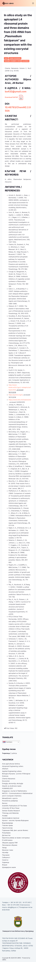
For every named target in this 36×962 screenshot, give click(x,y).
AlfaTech (5, 769)
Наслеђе (5, 852)
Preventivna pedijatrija (10, 801)
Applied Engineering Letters (12, 771)
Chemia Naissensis (15, 58)
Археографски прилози (10, 818)
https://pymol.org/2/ (16, 395)
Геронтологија (7, 828)
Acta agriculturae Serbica (11, 764)
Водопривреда (7, 823)
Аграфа (4, 815)
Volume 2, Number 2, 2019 (12, 61)
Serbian (9, 742)
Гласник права (7, 825)
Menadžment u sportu (10, 798)
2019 (6, 58)
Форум (4, 865)
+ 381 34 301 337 (15, 902)
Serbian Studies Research (11, 811)
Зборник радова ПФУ (10, 843)
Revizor (4, 803)
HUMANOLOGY (7, 788)
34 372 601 (27, 902)
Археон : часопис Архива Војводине (15, 820)
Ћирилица (6, 753)
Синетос (5, 860)
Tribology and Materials (10, 813)
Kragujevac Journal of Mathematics (14, 791)
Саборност (6, 857)
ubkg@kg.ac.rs (12, 907)
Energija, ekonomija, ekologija (12, 783)
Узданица (5, 862)
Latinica (14, 753)
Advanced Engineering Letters (12, 766)
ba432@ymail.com (15, 91)
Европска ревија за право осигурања (16, 838)
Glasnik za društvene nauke (11, 786)
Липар (4, 848)
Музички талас (7, 850)
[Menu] (33, 3)
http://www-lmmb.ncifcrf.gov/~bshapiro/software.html (20, 387)
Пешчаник (6, 855)
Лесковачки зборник (9, 845)
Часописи (25, 61)
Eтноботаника (7, 840)
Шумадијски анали (9, 867)
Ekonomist (6, 781)
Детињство (6, 835)
